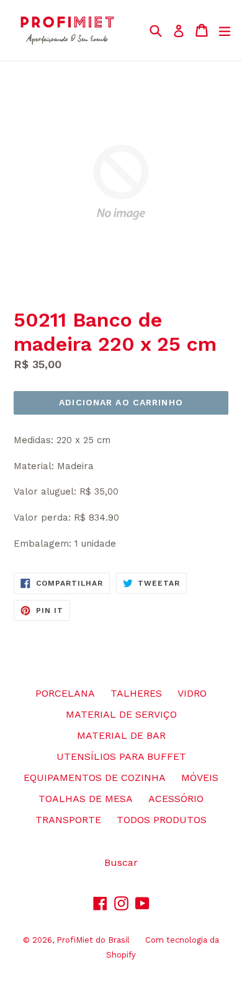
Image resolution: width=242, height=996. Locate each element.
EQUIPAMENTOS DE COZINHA (95, 777)
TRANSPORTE (68, 820)
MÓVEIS (199, 777)
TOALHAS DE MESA (85, 798)
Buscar (121, 862)
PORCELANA (65, 693)
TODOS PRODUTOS (162, 820)
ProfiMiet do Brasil (93, 940)
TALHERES (136, 693)
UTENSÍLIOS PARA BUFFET (121, 756)
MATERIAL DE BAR (121, 735)
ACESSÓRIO (176, 798)
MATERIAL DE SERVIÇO (121, 714)
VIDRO (192, 693)
